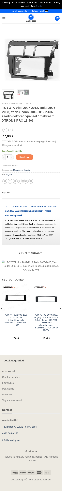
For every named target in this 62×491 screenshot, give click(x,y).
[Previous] (7, 58)
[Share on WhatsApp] (4, 181)
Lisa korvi (24, 157)
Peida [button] (39, 6)
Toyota (28, 103)
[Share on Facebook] (10, 181)
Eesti (42, 11)
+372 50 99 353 (10, 433)
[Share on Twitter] (15, 181)
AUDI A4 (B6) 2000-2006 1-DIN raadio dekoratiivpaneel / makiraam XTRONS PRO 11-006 (15, 320)
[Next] (55, 58)
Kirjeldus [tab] (6, 193)
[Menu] (4, 18)
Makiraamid (16, 103)
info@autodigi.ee (11, 440)
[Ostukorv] (57, 18)
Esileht (5, 103)
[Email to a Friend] (20, 181)
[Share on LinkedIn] (30, 181)
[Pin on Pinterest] (25, 181)
